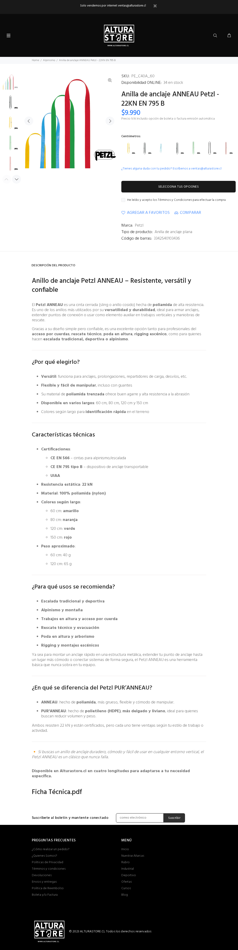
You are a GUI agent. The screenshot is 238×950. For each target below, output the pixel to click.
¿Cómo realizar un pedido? (50, 849)
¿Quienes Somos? (44, 856)
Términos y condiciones (49, 869)
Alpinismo (49, 60)
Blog (124, 895)
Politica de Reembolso (48, 888)
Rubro (125, 862)
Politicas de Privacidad (47, 862)
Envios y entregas (44, 882)
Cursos (126, 888)
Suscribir (174, 818)
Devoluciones (42, 875)
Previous (28, 121)
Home (35, 60)
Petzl (139, 225)
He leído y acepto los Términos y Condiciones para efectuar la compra (176, 200)
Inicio (125, 849)
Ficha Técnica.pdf (57, 792)
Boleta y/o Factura (45, 895)
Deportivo (128, 875)
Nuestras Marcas (132, 856)
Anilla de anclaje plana (173, 232)
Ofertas (126, 882)
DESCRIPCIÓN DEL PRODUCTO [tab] (53, 265)
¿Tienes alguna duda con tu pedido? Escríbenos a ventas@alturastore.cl (171, 168)
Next (110, 121)
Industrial (127, 869)
